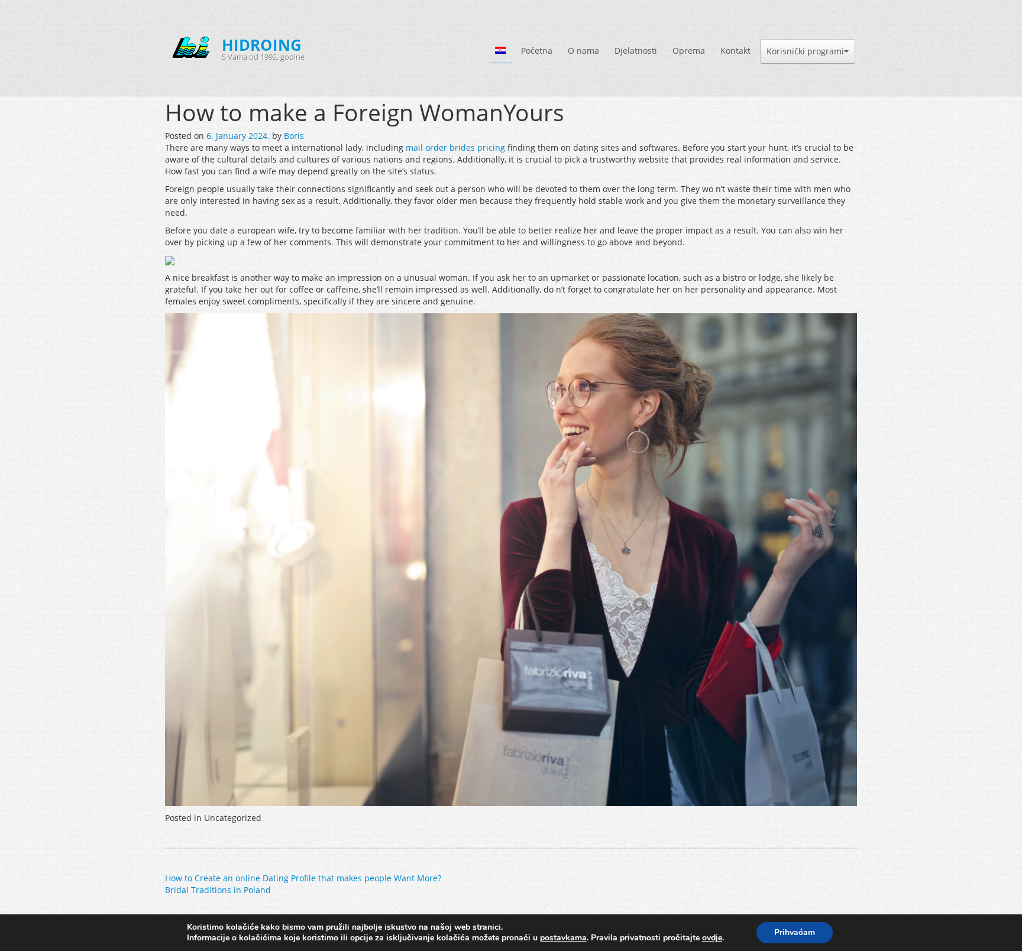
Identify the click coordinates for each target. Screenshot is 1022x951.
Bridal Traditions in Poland (218, 889)
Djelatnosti (636, 50)
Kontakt (735, 50)
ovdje (712, 937)
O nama (583, 50)
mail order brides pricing (455, 147)
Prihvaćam (794, 932)
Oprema (688, 50)
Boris (294, 135)
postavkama (563, 938)
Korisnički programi (805, 51)
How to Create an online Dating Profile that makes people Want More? (303, 878)
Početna (536, 50)
